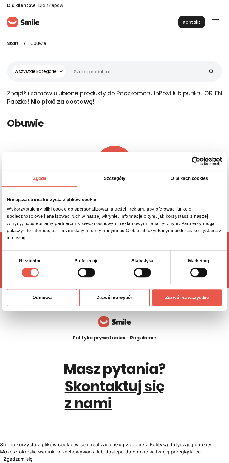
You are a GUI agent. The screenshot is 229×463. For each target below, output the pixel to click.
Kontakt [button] (191, 22)
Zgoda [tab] (40, 178)
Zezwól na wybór (115, 297)
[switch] (86, 272)
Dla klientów (21, 5)
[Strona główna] (23, 22)
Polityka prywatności (99, 337)
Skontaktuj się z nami (115, 395)
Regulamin (143, 337)
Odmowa (42, 297)
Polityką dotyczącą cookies (181, 444)
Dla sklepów (50, 5)
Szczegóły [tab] (115, 178)
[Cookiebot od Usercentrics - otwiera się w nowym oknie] (196, 161)
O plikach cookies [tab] (189, 178)
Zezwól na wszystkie (187, 297)
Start (13, 43)
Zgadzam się (18, 459)
